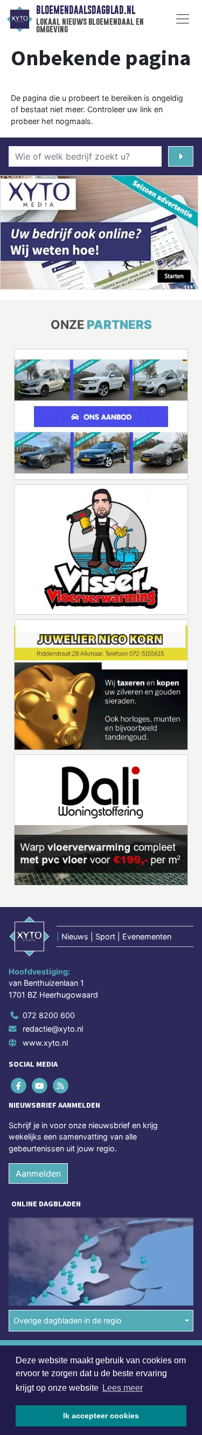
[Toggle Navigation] (183, 19)
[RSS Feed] (61, 1085)
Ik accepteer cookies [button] (101, 1415)
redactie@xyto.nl (53, 1028)
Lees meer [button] (122, 1387)
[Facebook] (19, 1085)
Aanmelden (38, 1173)
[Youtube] (40, 1085)
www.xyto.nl (45, 1042)
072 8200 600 (49, 1015)
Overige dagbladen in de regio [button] (67, 1320)
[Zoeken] (180, 156)
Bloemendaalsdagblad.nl (85, 10)
